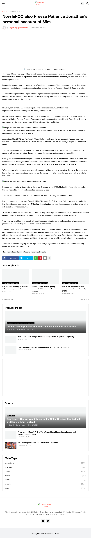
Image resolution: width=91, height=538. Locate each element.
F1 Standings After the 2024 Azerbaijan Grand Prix (38, 443)
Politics (45, 471)
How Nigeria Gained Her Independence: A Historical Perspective (43, 347)
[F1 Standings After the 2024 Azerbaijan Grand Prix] (10, 445)
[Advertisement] (45, 48)
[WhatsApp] (36, 258)
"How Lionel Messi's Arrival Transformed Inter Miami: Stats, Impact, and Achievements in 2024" (47, 433)
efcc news (26, 252)
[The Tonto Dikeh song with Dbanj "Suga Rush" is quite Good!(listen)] (10, 339)
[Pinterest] (40, 258)
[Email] (45, 258)
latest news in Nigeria (39, 252)
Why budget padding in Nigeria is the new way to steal (15, 288)
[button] (3, 4)
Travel (45, 480)
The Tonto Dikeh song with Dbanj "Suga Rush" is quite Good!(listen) (46, 337)
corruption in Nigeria (16, 11)
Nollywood (45, 467)
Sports (45, 475)
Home (4, 11)
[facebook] (43, 521)
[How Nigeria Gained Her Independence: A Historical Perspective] (10, 350)
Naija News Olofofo (52, 534)
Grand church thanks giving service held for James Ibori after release (45, 289)
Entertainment (45, 463)
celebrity (45, 484)
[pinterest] (48, 521)
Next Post (83, 299)
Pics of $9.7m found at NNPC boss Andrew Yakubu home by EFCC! (74, 289)
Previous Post (9, 299)
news (45, 488)
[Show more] (49, 258)
